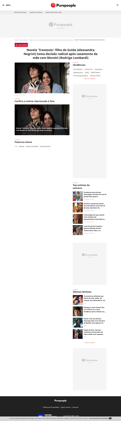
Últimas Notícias (23, 40)
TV (16, 146)
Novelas (21, 146)
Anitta (87, 72)
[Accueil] (63, 5)
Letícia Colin (88, 69)
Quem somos (66, 407)
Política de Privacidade (51, 407)
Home (16, 40)
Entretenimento (45, 146)
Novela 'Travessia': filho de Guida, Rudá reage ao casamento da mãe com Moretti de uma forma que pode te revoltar (41, 129)
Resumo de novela (32, 146)
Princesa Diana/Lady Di (80, 76)
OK (110, 418)
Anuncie (75, 407)
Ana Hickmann (78, 69)
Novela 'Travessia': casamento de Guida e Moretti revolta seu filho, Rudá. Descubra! (51, 40)
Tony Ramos (98, 69)
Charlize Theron (95, 76)
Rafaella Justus (78, 72)
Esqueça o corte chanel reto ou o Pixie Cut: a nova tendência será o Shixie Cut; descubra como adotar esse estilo (94, 311)
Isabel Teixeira (95, 72)
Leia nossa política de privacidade (98, 418)
